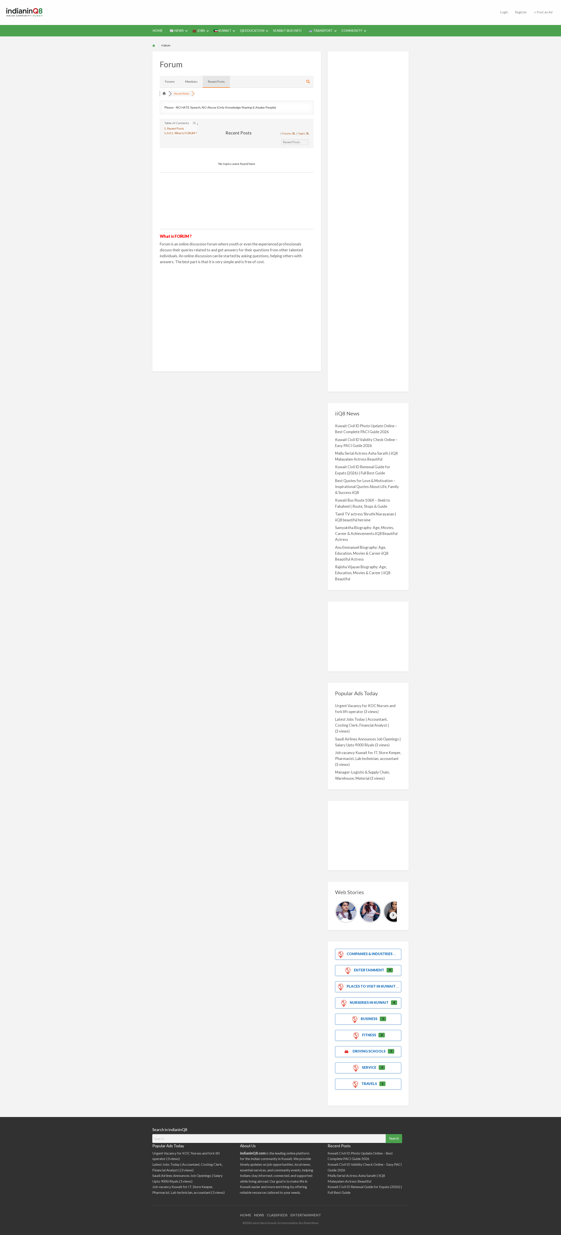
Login (504, 12)
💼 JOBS (198, 30)
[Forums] (164, 93)
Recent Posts (216, 81)
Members (191, 81)
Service (369, 1067)
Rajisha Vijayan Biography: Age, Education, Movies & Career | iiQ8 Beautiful (362, 573)
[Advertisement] (273, 11)
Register (521, 12)
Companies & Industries (369, 954)
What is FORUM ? (185, 133)
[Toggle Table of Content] (193, 124)
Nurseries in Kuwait (369, 1002)
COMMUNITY (351, 30)
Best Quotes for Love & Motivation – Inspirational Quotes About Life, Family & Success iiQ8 (367, 486)
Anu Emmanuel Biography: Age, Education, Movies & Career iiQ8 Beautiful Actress (361, 553)
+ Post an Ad (543, 12)
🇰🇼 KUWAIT (222, 30)
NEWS (259, 1215)
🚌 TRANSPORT (321, 30)
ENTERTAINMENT (305, 1215)
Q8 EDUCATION (252, 30)
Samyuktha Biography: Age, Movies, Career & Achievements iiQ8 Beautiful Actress (366, 533)
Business (369, 1019)
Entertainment (369, 970)
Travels (369, 1083)
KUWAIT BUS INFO (287, 30)
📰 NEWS (177, 30)
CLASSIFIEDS (277, 1215)
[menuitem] (504, 12)
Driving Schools (369, 1051)
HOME (158, 30)
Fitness (369, 1035)
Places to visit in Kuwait (371, 986)
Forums (170, 81)
